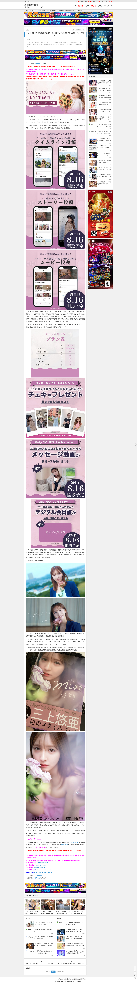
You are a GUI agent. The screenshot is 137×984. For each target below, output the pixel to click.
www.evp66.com (39, 63)
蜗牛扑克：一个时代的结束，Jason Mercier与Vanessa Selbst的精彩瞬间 (104, 155)
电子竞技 (100, 6)
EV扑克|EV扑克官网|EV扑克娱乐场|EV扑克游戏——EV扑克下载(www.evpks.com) (51, 66)
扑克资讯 (87, 6)
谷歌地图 (83, 979)
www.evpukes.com (39, 867)
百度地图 (78, 979)
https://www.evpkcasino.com (42, 869)
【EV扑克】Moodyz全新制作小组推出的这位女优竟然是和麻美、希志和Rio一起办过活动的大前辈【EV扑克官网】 (44, 945)
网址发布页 (84, 1)
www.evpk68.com (41, 865)
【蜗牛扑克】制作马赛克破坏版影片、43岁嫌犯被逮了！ (104, 133)
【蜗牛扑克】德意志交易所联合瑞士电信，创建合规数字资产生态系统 (104, 126)
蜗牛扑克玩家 (33, 10)
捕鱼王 (94, 1)
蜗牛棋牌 (106, 6)
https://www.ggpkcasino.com (43, 872)
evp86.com (64, 844)
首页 (75, 6)
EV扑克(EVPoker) (36, 839)
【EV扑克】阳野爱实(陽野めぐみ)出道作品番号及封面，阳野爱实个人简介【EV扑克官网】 (74, 953)
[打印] (73, 29)
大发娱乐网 (38, 875)
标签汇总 (104, 1)
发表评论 (79, 29)
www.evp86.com (74, 842)
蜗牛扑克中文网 (31, 5)
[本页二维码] (135, 978)
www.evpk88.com (43, 862)
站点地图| (74, 979)
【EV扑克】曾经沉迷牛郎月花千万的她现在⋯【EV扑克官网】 (104, 90)
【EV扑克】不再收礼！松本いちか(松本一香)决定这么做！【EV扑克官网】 (104, 147)
